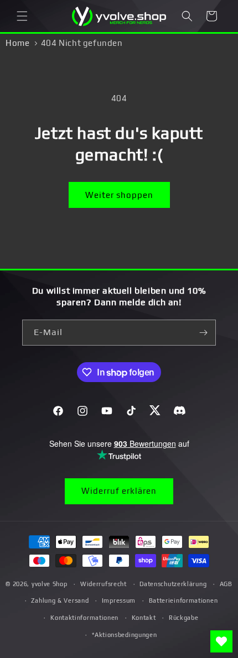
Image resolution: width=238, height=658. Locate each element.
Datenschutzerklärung (172, 584)
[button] (22, 16)
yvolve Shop (50, 584)
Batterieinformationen (183, 600)
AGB (226, 584)
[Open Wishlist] (221, 641)
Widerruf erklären (119, 490)
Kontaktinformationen (84, 617)
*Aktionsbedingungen (124, 634)
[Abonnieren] (203, 333)
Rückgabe (184, 617)
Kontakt (144, 617)
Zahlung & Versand (60, 600)
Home (17, 43)
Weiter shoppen (119, 195)
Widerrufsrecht (103, 584)
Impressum (119, 600)
